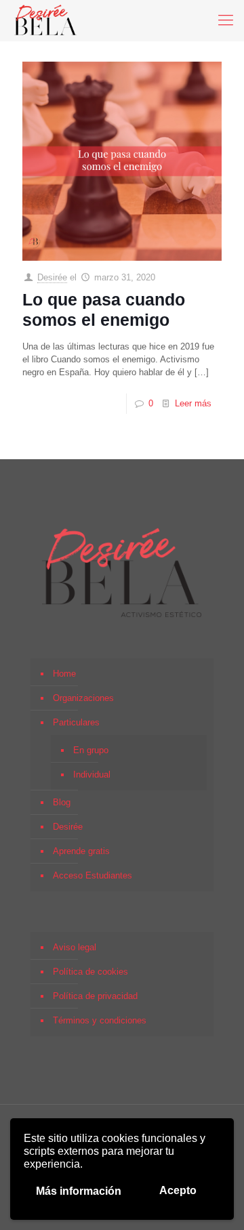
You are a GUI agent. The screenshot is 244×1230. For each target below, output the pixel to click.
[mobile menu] (225, 20)
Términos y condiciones (99, 1020)
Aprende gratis (81, 851)
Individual (91, 774)
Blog (61, 802)
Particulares (76, 722)
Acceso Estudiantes (92, 875)
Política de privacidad (95, 996)
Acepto (178, 1190)
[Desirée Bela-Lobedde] (45, 20)
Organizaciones (83, 698)
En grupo (90, 750)
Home (64, 674)
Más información (78, 1191)
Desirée (52, 277)
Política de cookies (90, 972)
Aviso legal (74, 947)
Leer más (193, 403)
